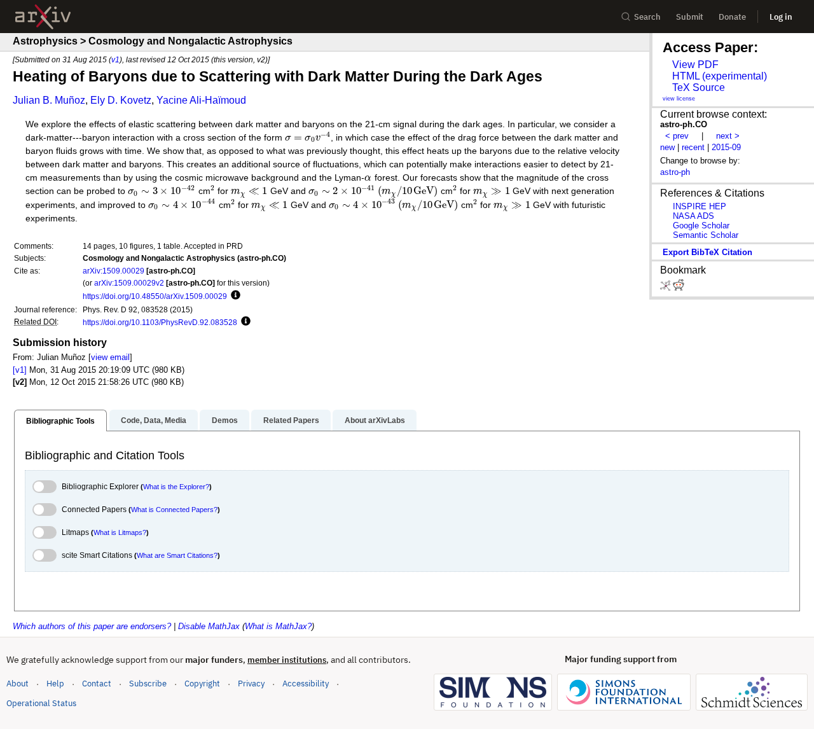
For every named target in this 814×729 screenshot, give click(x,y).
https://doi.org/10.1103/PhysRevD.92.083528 (160, 322)
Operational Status (41, 703)
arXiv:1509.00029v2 (129, 283)
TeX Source (698, 87)
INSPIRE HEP (699, 206)
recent (693, 147)
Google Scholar (701, 225)
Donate (732, 16)
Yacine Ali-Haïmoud (201, 100)
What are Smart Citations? (177, 555)
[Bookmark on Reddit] (678, 288)
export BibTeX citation (707, 252)
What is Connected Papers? (174, 509)
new (667, 147)
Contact (96, 683)
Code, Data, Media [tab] (153, 420)
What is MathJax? (278, 626)
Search (647, 16)
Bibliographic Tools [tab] (60, 421)
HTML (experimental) (719, 76)
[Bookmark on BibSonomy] (666, 288)
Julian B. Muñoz (49, 100)
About (17, 683)
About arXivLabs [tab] (375, 420)
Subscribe (148, 683)
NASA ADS (693, 216)
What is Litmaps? (119, 532)
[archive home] (43, 16)
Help (55, 683)
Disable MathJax (209, 626)
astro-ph (675, 172)
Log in (780, 16)
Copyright (202, 683)
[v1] (20, 370)
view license (679, 98)
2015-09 (726, 147)
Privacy (251, 683)
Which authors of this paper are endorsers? (92, 626)
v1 (115, 59)
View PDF (695, 64)
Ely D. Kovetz (120, 100)
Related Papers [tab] (291, 420)
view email (110, 357)
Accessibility (305, 683)
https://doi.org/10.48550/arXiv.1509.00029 (155, 296)
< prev (677, 136)
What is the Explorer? (176, 486)
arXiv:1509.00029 (113, 271)
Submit (689, 16)
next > (728, 136)
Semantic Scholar (705, 235)
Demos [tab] (225, 420)
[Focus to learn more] (233, 296)
